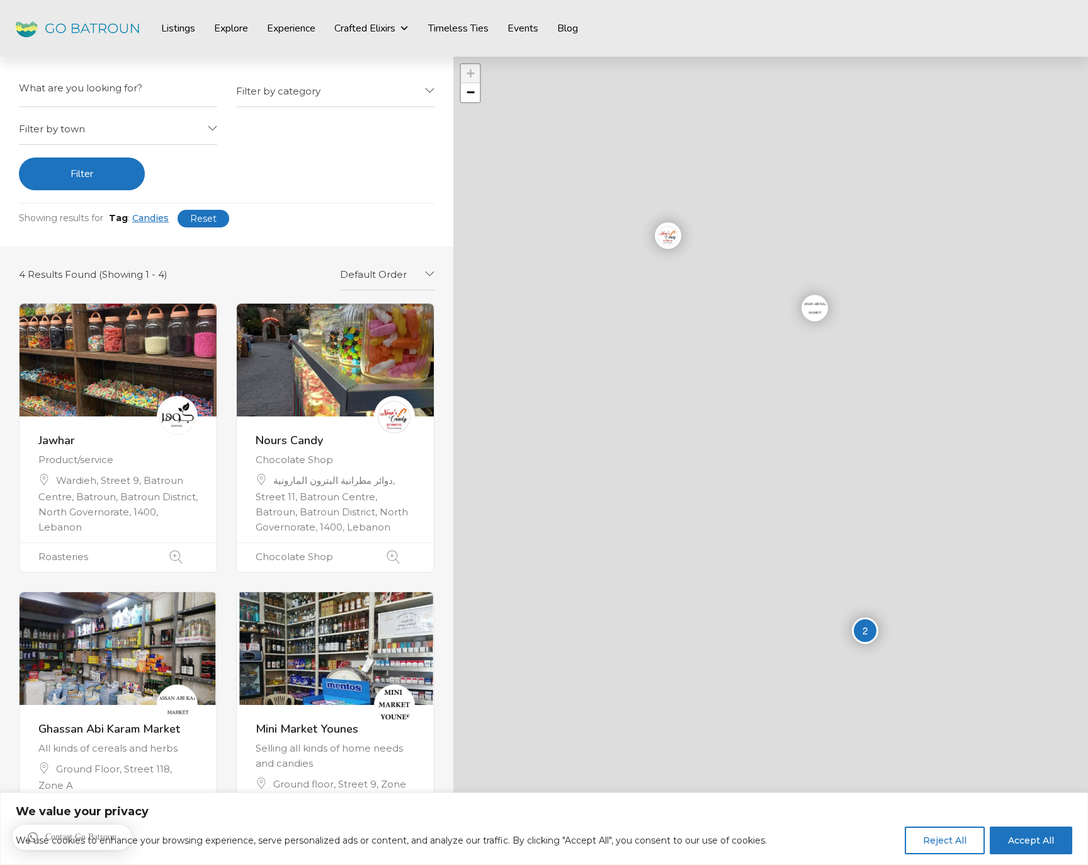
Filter (82, 174)
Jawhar (56, 440)
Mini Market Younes (307, 728)
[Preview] (176, 557)
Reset (203, 218)
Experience (291, 28)
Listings (178, 28)
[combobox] (335, 91)
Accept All (1031, 840)
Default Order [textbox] (373, 274)
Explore (231, 28)
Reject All (944, 840)
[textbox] (335, 91)
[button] (72, 837)
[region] (544, 829)
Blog (567, 28)
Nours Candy (289, 440)
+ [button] (471, 73)
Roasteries (63, 557)
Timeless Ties (458, 28)
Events (522, 28)
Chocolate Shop (294, 557)
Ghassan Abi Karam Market (109, 728)
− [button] (471, 92)
